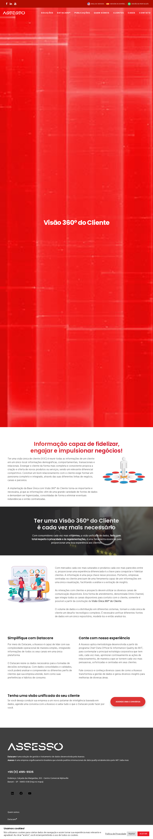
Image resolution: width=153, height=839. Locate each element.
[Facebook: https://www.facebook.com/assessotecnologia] (21, 794)
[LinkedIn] (11, 3)
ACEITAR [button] (143, 833)
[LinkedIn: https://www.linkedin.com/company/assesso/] (12, 794)
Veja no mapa (36, 781)
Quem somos (13, 812)
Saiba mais (124, 760)
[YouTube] (15, 3)
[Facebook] (6, 3)
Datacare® (12, 819)
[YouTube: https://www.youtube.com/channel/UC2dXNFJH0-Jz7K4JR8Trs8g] (30, 794)
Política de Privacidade (115, 834)
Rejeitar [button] (132, 833)
